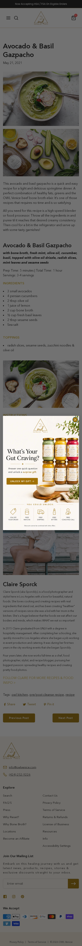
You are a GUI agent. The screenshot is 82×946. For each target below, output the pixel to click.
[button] (41, 473)
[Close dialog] (75, 419)
